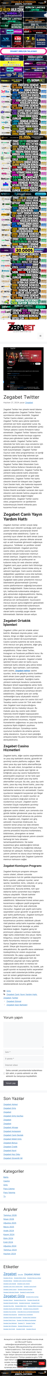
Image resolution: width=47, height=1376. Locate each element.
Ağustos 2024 (9, 1246)
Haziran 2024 (9, 1254)
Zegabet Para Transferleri (25, 1314)
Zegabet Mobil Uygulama (35, 1306)
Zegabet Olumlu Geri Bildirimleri (12, 1309)
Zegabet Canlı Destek (13, 1135)
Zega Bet (20, 1274)
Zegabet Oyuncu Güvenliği (31, 1309)
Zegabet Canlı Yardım (23, 1283)
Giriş (9, 991)
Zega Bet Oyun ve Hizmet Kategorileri (28, 1311)
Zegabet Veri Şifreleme (10, 1326)
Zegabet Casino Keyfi (30, 1286)
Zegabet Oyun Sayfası (9, 1311)
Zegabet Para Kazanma (10, 1314)
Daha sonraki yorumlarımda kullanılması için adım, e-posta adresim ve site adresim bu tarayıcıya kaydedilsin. (24, 1073)
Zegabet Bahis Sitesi (20, 1278)
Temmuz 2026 (10, 1215)
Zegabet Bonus (10, 1143)
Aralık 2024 (8, 1231)
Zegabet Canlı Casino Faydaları (22, 1281)
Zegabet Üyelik (10, 1147)
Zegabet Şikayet (31, 1329)
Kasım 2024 (8, 1234)
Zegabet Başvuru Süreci (34, 1278)
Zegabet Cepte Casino (10, 1289)
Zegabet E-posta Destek (27, 1292)
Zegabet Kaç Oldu (11, 1154)
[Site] (23, 86)
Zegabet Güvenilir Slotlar (10, 1303)
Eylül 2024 (8, 1242)
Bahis (5, 1177)
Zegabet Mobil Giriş (12, 1139)
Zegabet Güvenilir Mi (12, 1158)
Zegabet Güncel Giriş (20, 1300)
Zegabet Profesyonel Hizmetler (12, 1317)
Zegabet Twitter (10, 998)
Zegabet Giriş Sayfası (13, 1116)
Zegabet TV (21, 1323)
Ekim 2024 (8, 1238)
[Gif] (23, 137)
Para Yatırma (9, 1192)
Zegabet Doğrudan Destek (11, 1292)
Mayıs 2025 (8, 1227)
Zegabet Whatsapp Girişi (25, 1326)
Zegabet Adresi (10, 1104)
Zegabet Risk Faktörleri (29, 1317)
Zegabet (7, 1112)
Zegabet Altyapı (10, 1127)
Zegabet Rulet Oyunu (9, 1320)
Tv (4, 1196)
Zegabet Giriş (9, 1108)
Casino (6, 1181)
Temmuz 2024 (10, 1250)
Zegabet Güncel (14, 1001)
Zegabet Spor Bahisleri (17, 1005)
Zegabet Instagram (12, 1131)
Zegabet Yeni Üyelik (9, 1329)
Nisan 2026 (8, 1219)
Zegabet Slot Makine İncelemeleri (26, 1320)
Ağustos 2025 (9, 1223)
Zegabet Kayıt (9, 1150)
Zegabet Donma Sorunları (25, 1289)
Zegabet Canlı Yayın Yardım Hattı (22, 994)
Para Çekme (9, 1189)
